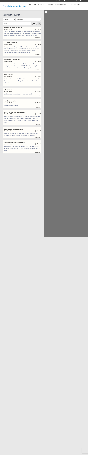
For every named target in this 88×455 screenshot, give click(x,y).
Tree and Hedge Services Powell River (14, 142)
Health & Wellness (61, 4)
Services (50, 4)
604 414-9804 (8, 61)
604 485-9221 (8, 131)
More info (37, 37)
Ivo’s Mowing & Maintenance (12, 59)
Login (82, 0)
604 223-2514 (8, 29)
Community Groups (75, 4)
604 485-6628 (8, 44)
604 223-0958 (8, 76)
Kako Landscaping (9, 74)
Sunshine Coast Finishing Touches (13, 129)
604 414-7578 (8, 144)
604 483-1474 (8, 114)
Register (76, 0)
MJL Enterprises (8, 90)
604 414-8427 (8, 102)
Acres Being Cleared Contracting (13, 27)
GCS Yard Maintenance (10, 42)
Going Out (33, 4)
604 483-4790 (8, 91)
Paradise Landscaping (10, 101)
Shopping (41, 4)
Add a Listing (59, 0)
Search (30, 7)
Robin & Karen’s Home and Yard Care (14, 112)
